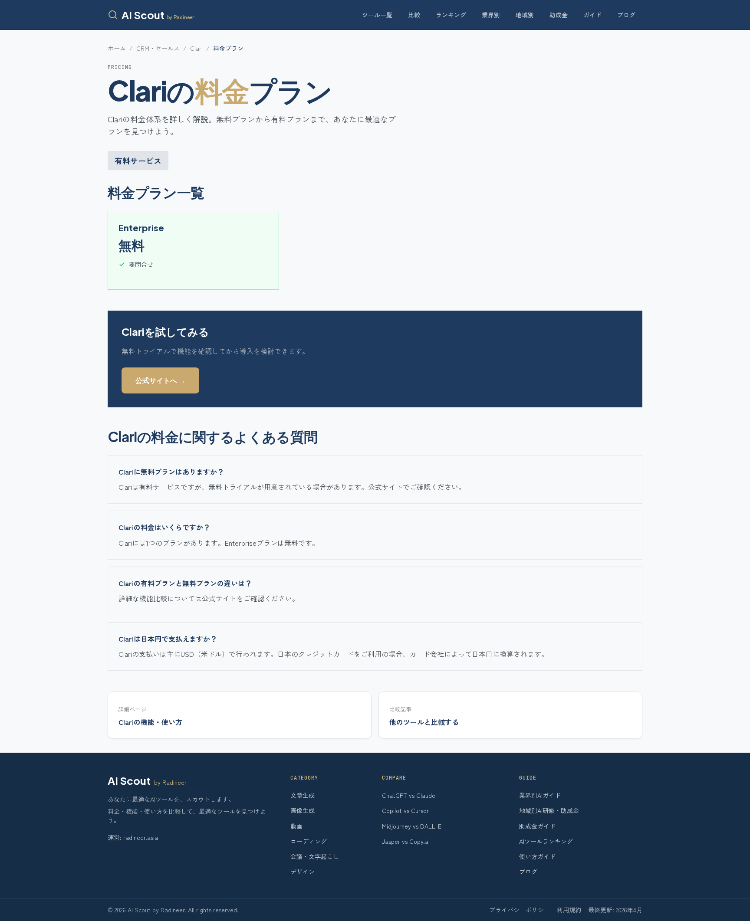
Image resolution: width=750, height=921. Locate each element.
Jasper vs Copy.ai (406, 841)
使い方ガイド (537, 856)
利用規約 (569, 909)
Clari (196, 48)
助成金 (558, 14)
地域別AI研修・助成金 (549, 810)
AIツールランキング (546, 841)
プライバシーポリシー (519, 909)
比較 (414, 14)
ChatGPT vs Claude (408, 795)
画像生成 (302, 810)
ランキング (451, 14)
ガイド (592, 14)
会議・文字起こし (314, 856)
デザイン (302, 871)
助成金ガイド (537, 826)
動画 (296, 826)
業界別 (491, 14)
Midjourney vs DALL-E (411, 826)
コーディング (308, 841)
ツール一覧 (377, 14)
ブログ (626, 14)
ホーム (117, 48)
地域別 (525, 14)
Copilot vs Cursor (405, 810)
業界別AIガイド (540, 795)
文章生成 (302, 795)
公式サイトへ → (160, 380)
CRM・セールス (158, 48)
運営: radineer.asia (133, 837)
